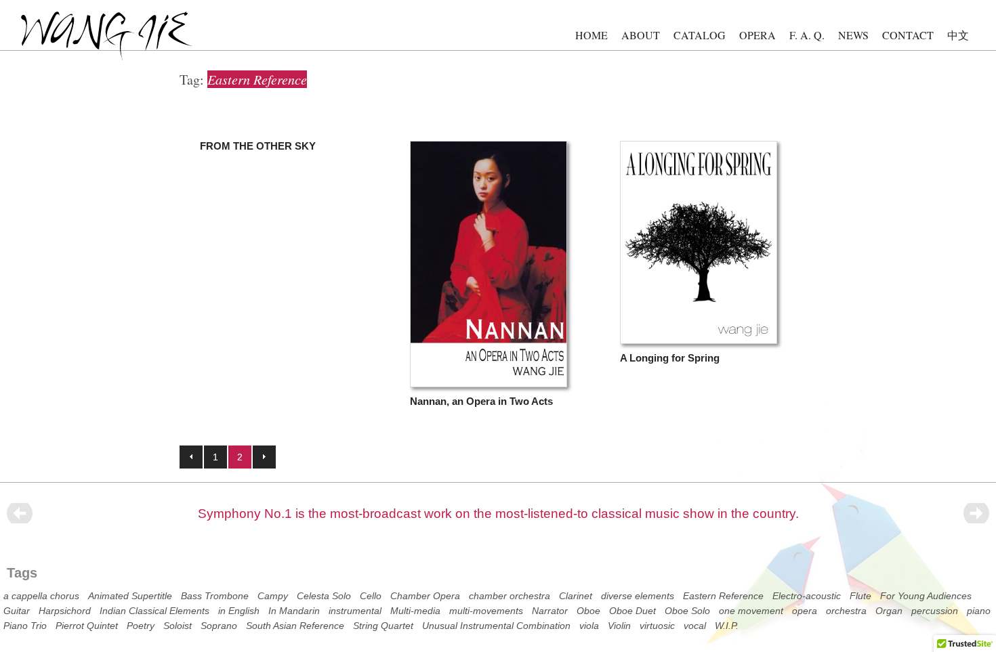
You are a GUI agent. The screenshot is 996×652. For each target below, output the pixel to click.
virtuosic (657, 625)
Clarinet (575, 595)
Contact (908, 35)
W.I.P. (727, 625)
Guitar (16, 610)
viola (589, 625)
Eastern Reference (723, 595)
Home (591, 35)
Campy (272, 595)
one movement (751, 610)
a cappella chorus (41, 595)
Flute (860, 595)
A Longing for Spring (670, 358)
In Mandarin (294, 610)
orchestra (846, 610)
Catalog (699, 35)
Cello (370, 595)
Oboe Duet (632, 610)
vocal (695, 625)
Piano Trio (25, 625)
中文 (958, 35)
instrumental (355, 610)
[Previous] (20, 513)
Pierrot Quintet (87, 625)
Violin (619, 625)
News (853, 35)
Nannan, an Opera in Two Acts (481, 401)
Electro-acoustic (806, 595)
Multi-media (415, 610)
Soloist (177, 625)
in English (239, 610)
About (640, 35)
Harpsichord (65, 610)
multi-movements (486, 610)
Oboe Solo (687, 610)
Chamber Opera (425, 595)
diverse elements (637, 595)
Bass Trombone (215, 595)
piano (979, 610)
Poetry (140, 625)
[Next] (976, 513)
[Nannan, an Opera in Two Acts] (488, 384)
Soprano (219, 625)
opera (804, 610)
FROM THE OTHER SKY (258, 146)
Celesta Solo (324, 595)
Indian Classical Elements (154, 610)
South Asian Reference (295, 625)
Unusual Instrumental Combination (496, 625)
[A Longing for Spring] (698, 341)
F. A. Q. (807, 35)
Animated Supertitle (130, 595)
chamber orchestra (509, 595)
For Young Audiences (926, 595)
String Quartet (383, 625)
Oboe (588, 610)
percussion (934, 610)
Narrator (550, 610)
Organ (888, 610)
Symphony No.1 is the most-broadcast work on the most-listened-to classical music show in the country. (498, 513)
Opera (757, 35)
